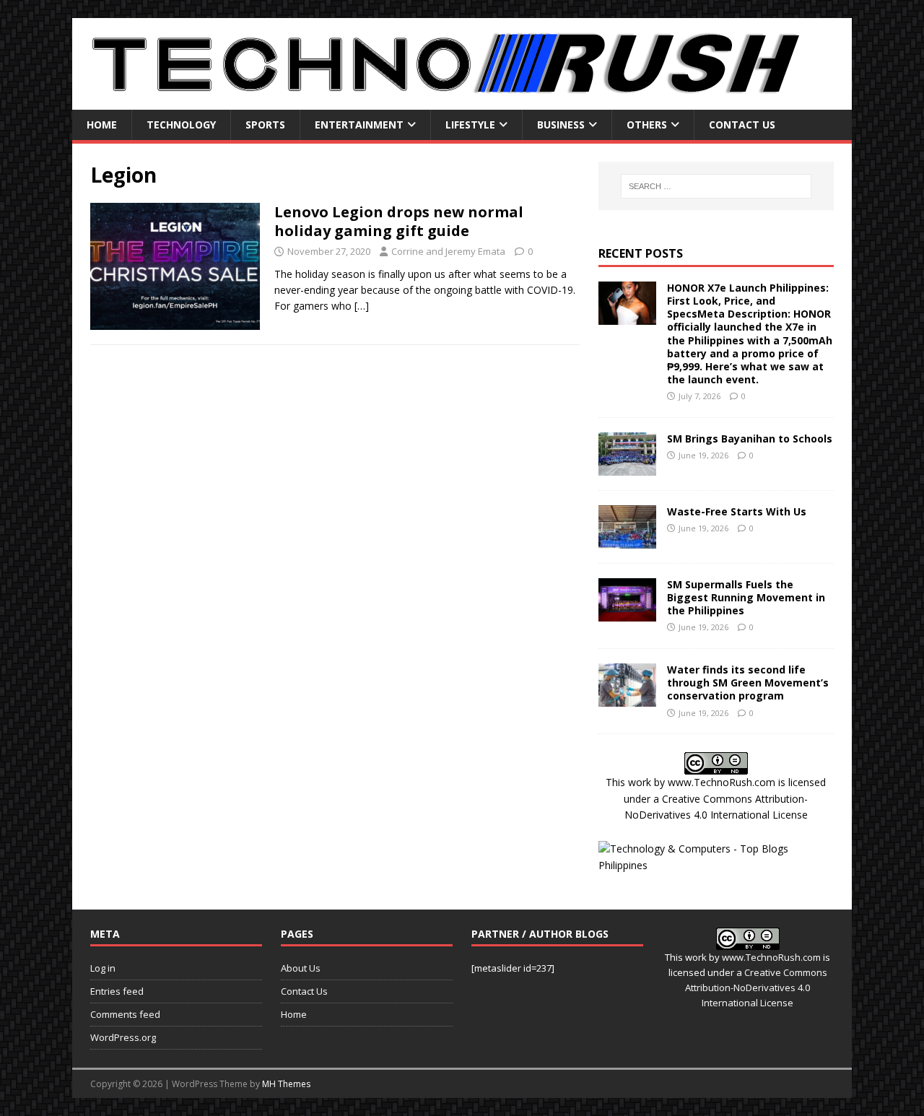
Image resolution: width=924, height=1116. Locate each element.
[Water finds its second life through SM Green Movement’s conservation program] (627, 698)
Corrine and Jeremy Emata (448, 251)
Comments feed (125, 1014)
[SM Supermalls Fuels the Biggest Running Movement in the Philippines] (627, 612)
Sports (265, 124)
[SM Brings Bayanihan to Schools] (627, 467)
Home (102, 124)
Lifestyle (470, 124)
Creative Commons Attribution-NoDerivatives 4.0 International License (756, 987)
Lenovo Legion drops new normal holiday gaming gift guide (398, 221)
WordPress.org (123, 1037)
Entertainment (359, 124)
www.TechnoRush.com (721, 782)
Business (561, 124)
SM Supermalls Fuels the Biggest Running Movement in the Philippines (746, 597)
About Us (301, 968)
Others (647, 124)
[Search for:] (716, 186)
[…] (361, 306)
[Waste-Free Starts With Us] (627, 539)
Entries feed (117, 991)
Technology (181, 124)
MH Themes (286, 1084)
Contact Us (742, 124)
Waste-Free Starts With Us (736, 511)
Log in (103, 968)
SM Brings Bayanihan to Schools (749, 438)
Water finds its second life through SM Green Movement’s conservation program (748, 682)
